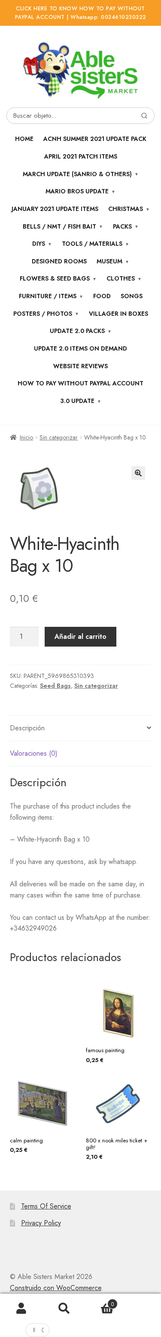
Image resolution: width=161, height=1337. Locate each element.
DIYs (38, 243)
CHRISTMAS (125, 209)
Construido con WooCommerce (55, 1288)
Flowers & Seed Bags (55, 278)
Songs (132, 296)
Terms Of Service (46, 1206)
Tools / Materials (92, 243)
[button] (138, 473)
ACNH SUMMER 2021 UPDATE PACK (94, 138)
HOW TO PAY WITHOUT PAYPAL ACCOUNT (80, 383)
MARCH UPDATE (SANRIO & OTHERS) (77, 174)
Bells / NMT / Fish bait (59, 226)
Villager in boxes (118, 313)
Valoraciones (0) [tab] (34, 753)
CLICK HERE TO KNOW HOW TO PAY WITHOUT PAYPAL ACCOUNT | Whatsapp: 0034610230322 (80, 13)
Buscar (64, 1308)
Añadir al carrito (80, 636)
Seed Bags (55, 685)
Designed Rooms (59, 261)
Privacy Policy (41, 1223)
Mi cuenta (21, 1308)
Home (24, 138)
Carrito (100, 1301)
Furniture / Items (47, 296)
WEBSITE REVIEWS (80, 366)
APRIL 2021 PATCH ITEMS (80, 156)
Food (102, 296)
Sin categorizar (58, 437)
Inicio (26, 437)
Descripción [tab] (27, 728)
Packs (122, 226)
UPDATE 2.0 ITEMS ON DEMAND (80, 348)
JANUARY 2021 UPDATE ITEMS (55, 209)
